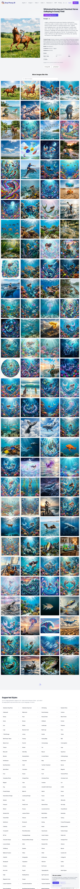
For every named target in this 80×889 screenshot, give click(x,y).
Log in (69, 2)
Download (56, 66)
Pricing (60, 2)
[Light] (66, 3)
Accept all (56, 882)
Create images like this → (51, 15)
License (45, 62)
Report (55, 48)
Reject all (62, 882)
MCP (56, 2)
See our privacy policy (57, 885)
